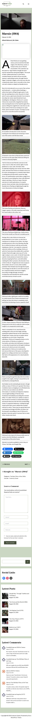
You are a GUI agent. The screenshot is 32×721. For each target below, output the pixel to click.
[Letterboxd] (11, 578)
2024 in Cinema (20, 647)
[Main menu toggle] (28, 4)
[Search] (27, 562)
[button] (23, 4)
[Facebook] (4, 578)
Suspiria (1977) (20, 694)
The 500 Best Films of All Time (19, 682)
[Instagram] (7, 578)
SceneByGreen (10, 647)
